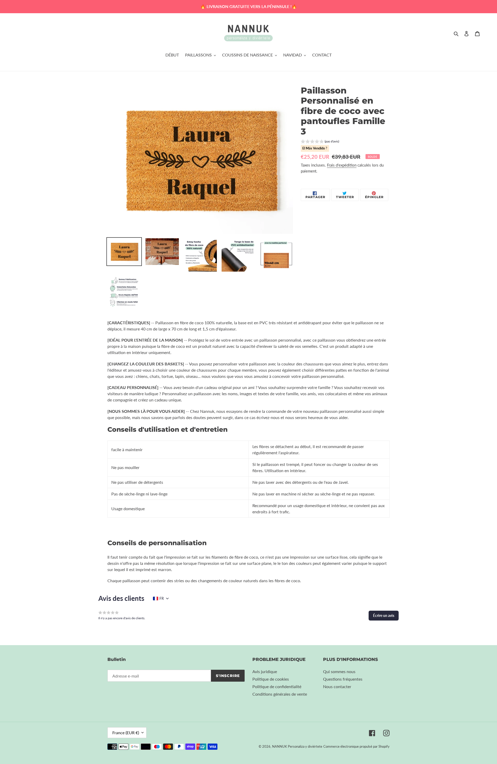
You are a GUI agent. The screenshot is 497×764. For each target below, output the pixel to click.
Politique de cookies (270, 678)
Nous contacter (337, 686)
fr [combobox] (161, 598)
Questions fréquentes (342, 678)
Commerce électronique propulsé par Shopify (356, 746)
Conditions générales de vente (279, 693)
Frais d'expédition (341, 165)
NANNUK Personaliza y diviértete (297, 746)
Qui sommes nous (339, 671)
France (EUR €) (125, 732)
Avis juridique (264, 671)
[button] (320, 142)
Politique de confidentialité (276, 686)
